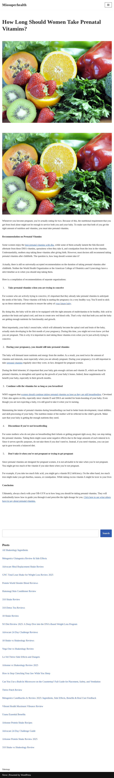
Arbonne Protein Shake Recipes (17, 722)
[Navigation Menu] (108, 4)
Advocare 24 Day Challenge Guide (18, 731)
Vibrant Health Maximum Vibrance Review (22, 706)
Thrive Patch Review (12, 690)
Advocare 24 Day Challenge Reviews (20, 632)
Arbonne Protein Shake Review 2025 (19, 739)
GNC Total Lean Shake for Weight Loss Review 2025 (27, 575)
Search (106, 533)
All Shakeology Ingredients (15, 550)
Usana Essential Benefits (13, 714)
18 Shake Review (10, 616)
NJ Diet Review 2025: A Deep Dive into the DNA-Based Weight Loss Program (39, 624)
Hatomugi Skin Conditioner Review (19, 591)
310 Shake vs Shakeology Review (18, 747)
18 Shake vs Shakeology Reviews (18, 640)
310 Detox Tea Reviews (13, 607)
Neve (4, 775)
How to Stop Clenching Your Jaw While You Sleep (26, 673)
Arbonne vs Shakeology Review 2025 (20, 665)
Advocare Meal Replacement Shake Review (23, 566)
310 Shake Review (11, 599)
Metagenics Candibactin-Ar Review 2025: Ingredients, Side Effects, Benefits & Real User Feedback (49, 698)
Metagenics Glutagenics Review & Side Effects (24, 558)
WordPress (26, 775)
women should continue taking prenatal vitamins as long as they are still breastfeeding (61, 394)
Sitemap (6, 769)
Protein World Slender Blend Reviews (20, 583)
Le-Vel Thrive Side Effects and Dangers (21, 657)
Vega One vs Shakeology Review (18, 649)
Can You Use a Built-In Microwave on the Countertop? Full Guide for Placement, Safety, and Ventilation (51, 681)
